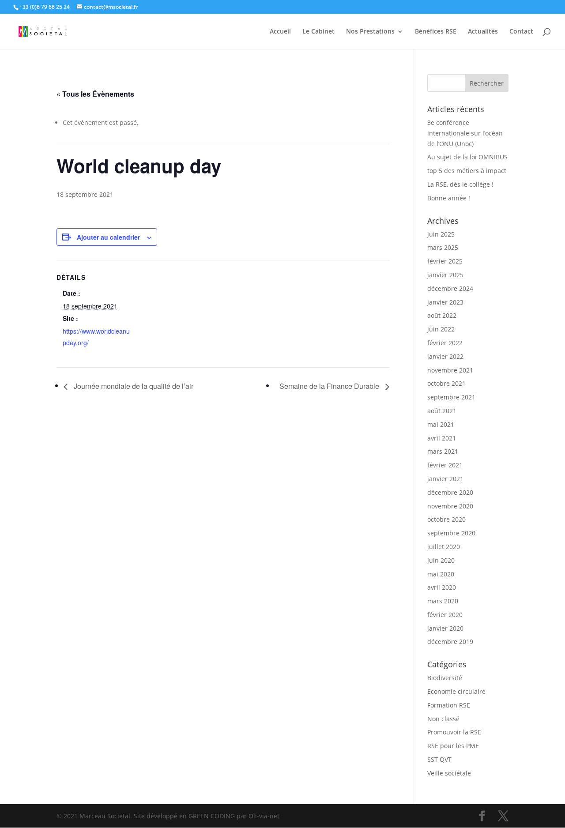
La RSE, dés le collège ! (460, 184)
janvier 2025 (445, 275)
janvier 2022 (445, 356)
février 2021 (445, 465)
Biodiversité (444, 678)
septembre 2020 (451, 533)
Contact (521, 31)
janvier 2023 (445, 302)
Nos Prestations (370, 31)
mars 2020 (442, 601)
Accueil (280, 31)
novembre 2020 (450, 506)
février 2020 (445, 614)
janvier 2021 (445, 478)
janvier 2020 (445, 628)
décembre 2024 (450, 288)
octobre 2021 (446, 383)
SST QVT (439, 759)
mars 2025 (442, 247)
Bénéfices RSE (435, 31)
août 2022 (441, 315)
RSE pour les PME (453, 745)
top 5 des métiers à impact (466, 170)
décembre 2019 (450, 641)
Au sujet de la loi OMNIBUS (467, 157)
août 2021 (441, 410)
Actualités (483, 31)
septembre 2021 (451, 397)
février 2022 (445, 343)
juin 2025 (441, 234)
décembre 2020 (450, 492)
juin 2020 (441, 560)
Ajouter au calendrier (108, 237)
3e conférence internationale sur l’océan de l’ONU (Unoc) (465, 133)
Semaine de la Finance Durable (330, 386)
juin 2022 (441, 329)
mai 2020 (440, 574)
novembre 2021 (450, 370)
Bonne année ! (448, 198)
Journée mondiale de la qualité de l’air (132, 386)
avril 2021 (441, 438)
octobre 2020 (446, 519)
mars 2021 (442, 451)
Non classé (443, 719)
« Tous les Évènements (95, 94)
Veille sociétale (449, 773)
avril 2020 (441, 587)
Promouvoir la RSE (454, 732)
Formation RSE (448, 705)
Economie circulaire (456, 691)
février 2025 (445, 261)
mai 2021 (440, 424)
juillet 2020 (443, 546)
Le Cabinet (318, 31)
